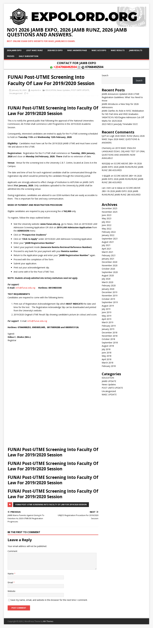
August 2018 (108, 345)
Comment (12, 551)
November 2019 (109, 295)
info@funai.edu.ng (25, 287)
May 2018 (106, 355)
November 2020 (109, 265)
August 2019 (108, 305)
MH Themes (48, 621)
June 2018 (106, 352)
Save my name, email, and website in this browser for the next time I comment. (49, 600)
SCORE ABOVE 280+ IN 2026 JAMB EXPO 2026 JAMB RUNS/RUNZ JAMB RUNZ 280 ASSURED (122, 167)
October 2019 (108, 299)
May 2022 (106, 228)
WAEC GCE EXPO (99, 50)
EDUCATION (51, 90)
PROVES (10, 56)
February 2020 (109, 285)
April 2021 (106, 248)
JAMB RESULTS (135, 50)
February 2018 (109, 366)
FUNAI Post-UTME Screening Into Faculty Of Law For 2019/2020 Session (51, 504)
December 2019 (109, 292)
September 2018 (110, 342)
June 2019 (106, 312)
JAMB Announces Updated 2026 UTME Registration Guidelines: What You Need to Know (122, 97)
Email (10, 582)
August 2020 (108, 275)
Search (105, 75)
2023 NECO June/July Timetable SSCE (120, 124)
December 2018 (109, 332)
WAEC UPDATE (109, 394)
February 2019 (109, 325)
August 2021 (108, 241)
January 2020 (108, 288)
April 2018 (106, 359)
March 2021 (107, 252)
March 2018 (107, 362)
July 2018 (106, 349)
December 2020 (109, 262)
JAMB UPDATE (109, 381)
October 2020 (108, 268)
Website (11, 591)
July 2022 (106, 221)
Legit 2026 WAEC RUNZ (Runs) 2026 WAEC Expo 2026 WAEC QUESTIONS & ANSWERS (123, 139)
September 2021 (110, 238)
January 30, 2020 (19, 90)
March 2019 (107, 322)
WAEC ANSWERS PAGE (77, 50)
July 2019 (106, 309)
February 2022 (109, 231)
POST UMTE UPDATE (80, 90)
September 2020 (110, 272)
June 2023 (106, 215)
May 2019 (106, 315)
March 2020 (107, 282)
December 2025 (109, 208)
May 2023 (106, 218)
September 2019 (110, 302)
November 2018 (109, 335)
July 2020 (106, 278)
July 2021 (106, 245)
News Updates (63, 90)
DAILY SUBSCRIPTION (28, 56)
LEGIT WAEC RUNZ (34, 50)
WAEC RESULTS (117, 50)
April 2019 (106, 319)
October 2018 (108, 339)
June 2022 (106, 225)
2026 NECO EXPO (55, 50)
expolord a (36, 90)
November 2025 (109, 211)
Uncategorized (15, 93)
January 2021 (108, 258)
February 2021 (109, 255)
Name (11, 573)
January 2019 (108, 329)
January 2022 (108, 235)
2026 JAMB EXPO (14, 50)
